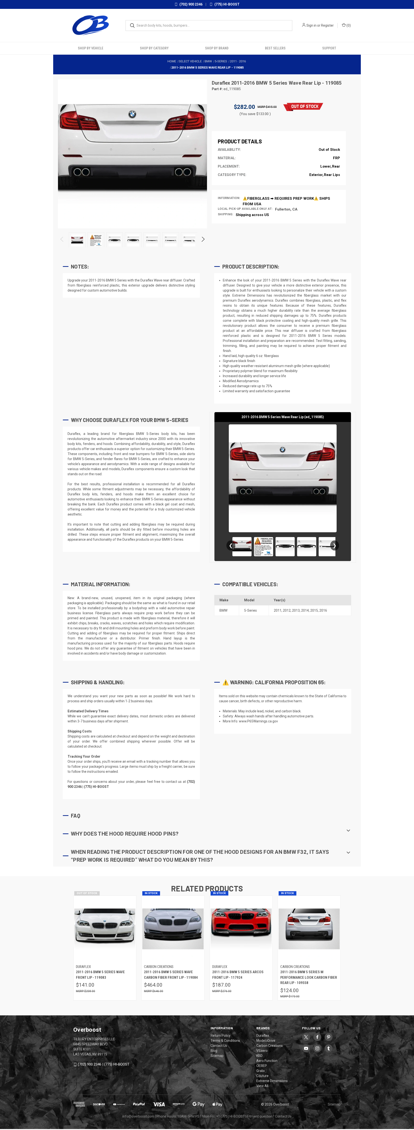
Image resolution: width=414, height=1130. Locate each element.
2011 (278, 610)
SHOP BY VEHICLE (90, 48)
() (348, 25)
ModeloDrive (265, 1040)
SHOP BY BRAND (217, 48)
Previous (62, 240)
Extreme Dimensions (272, 1081)
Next (203, 240)
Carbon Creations (269, 1046)
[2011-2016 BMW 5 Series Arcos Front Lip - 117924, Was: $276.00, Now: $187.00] (241, 929)
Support (329, 48)
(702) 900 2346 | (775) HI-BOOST (103, 1064)
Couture (262, 1076)
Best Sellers (275, 48)
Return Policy (220, 1035)
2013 (296, 610)
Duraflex (221, 83)
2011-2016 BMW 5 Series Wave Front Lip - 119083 (100, 975)
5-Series (250, 610)
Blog (214, 1051)
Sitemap (217, 1056)
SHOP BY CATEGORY (154, 48)
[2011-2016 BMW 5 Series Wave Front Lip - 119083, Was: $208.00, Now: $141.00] (104, 929)
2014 (305, 610)
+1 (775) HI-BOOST (230, 1116)
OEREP (261, 1066)
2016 (323, 610)
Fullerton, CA (286, 209)
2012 (287, 610)
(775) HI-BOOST (227, 4)
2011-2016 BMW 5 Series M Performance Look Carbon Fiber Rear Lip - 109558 (308, 977)
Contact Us (219, 1046)
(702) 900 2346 (190, 4)
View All (262, 1086)
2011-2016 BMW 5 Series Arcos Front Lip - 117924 (238, 975)
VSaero (262, 1051)
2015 (314, 610)
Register (327, 25)
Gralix (260, 1071)
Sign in (311, 25)
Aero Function (266, 1061)
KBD (259, 1056)
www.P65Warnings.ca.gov (258, 721)
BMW (223, 610)
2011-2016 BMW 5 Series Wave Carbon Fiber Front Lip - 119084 (171, 975)
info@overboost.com (138, 1116)
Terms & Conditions (225, 1040)
